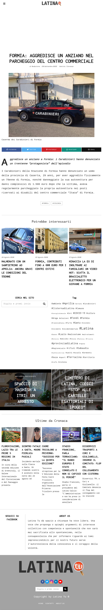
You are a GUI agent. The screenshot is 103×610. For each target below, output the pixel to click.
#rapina (82, 343)
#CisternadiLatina (63, 308)
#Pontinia (80, 339)
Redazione (36, 66)
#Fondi (74, 317)
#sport (62, 357)
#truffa (54, 362)
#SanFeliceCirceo (58, 353)
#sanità (69, 353)
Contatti (49, 603)
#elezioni (64, 318)
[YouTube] (60, 582)
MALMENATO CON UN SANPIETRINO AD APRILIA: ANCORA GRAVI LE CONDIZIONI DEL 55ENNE (17, 269)
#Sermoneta (86, 353)
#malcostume (74, 334)
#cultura (90, 313)
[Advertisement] (51, 27)
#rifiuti (71, 348)
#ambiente (56, 303)
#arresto (78, 304)
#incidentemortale (70, 329)
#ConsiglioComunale (59, 313)
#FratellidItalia (58, 323)
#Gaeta (76, 322)
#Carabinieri (89, 304)
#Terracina (74, 357)
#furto (69, 323)
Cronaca (70, 66)
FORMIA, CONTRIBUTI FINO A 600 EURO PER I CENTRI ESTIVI (50, 265)
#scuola (77, 353)
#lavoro (54, 334)
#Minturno (55, 339)
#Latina (86, 328)
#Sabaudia (82, 348)
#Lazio (62, 334)
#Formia (45, 203)
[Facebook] (43, 582)
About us (60, 603)
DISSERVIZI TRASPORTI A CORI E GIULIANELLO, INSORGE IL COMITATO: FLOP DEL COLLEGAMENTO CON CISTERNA (91, 460)
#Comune (80, 308)
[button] (44, 304)
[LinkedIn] (56, 582)
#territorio (89, 357)
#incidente (56, 329)
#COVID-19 (79, 312)
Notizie (62, 66)
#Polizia (73, 339)
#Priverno (89, 339)
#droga (55, 318)
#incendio (86, 323)
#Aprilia (68, 303)
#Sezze (55, 357)
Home (40, 603)
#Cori (69, 313)
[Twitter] (47, 582)
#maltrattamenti (88, 334)
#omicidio (64, 339)
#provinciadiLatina (65, 343)
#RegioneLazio (58, 348)
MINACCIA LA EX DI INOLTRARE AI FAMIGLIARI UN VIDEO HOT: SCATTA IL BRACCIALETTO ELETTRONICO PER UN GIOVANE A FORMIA (83, 272)
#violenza (57, 203)
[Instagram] (51, 582)
